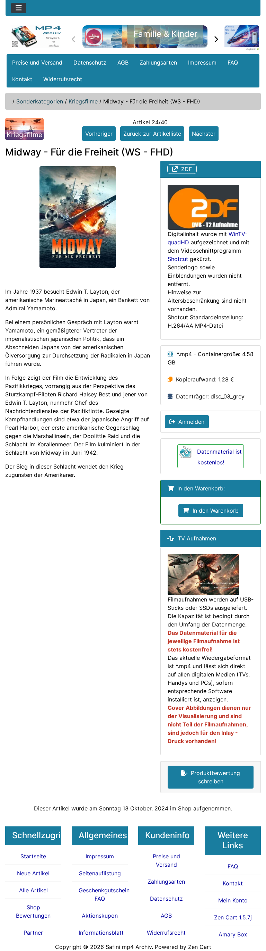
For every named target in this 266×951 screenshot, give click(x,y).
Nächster (203, 133)
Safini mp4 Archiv (129, 946)
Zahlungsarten (158, 62)
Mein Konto (233, 900)
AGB (122, 62)
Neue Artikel (33, 873)
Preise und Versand (37, 62)
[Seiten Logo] (35, 36)
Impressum (202, 62)
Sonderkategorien (39, 101)
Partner (33, 932)
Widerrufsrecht (62, 79)
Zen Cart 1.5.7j (233, 917)
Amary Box (233, 934)
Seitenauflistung (100, 873)
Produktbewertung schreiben (213, 777)
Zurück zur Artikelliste (152, 133)
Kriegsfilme (83, 101)
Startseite (33, 856)
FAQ (233, 62)
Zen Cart (199, 946)
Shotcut (178, 258)
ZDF (185, 169)
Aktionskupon (100, 915)
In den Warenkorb (214, 510)
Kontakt (22, 79)
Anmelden (189, 421)
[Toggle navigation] (18, 8)
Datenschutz (89, 62)
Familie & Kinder (165, 34)
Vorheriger (99, 133)
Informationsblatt (101, 932)
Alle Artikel (33, 890)
